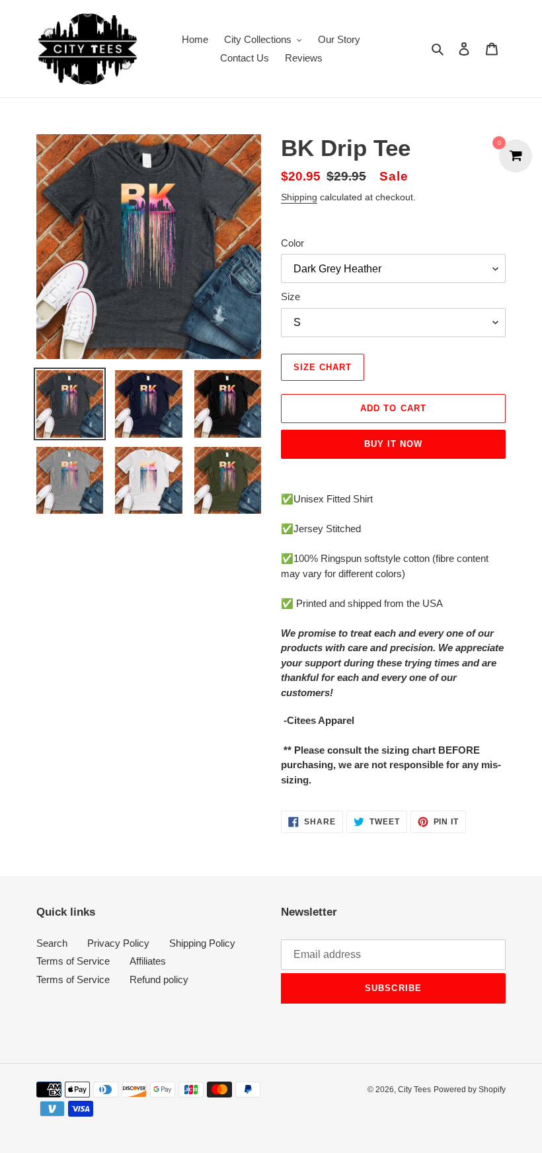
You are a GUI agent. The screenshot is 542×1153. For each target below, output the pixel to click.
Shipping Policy (202, 943)
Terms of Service (73, 961)
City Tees (414, 1089)
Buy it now (393, 444)
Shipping (299, 197)
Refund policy (159, 979)
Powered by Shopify (470, 1089)
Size (290, 296)
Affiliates (148, 961)
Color (292, 243)
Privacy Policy (118, 943)
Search (51, 943)
